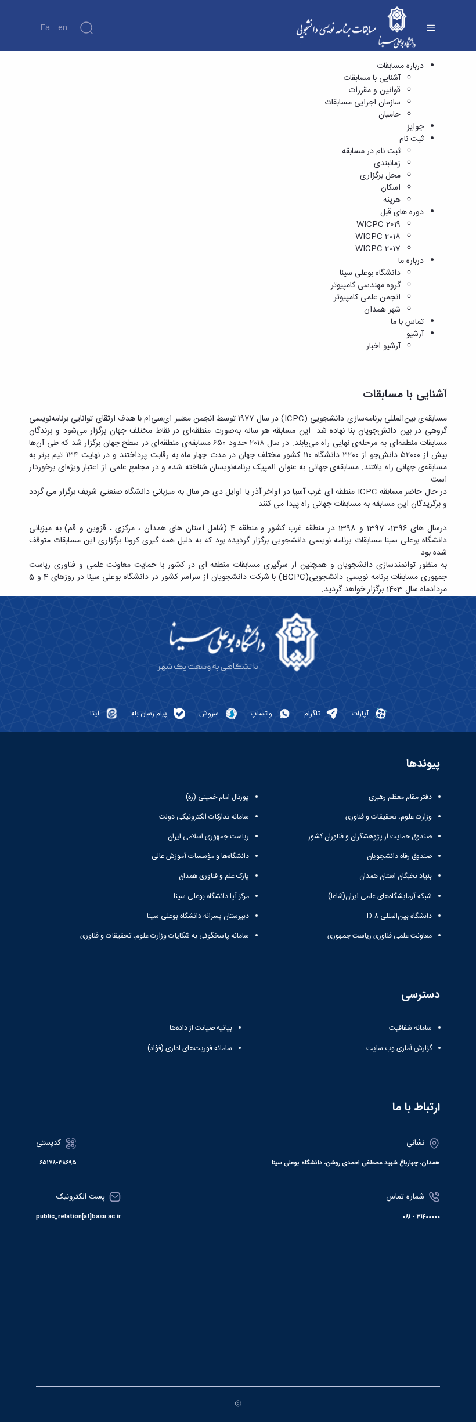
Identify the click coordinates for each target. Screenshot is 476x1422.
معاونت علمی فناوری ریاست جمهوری (379, 936)
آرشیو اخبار (383, 346)
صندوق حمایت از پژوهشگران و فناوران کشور (370, 836)
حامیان (389, 115)
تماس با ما (407, 322)
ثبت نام (411, 139)
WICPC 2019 (378, 224)
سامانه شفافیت (410, 1028)
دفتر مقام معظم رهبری (400, 797)
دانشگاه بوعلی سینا (370, 273)
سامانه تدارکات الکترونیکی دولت (204, 817)
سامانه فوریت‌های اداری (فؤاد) (189, 1048)
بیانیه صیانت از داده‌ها (201, 1028)
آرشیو (415, 334)
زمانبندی (387, 164)
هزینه (392, 200)
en (62, 28)
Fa (45, 28)
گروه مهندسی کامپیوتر (366, 285)
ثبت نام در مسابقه (371, 151)
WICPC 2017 (378, 249)
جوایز (415, 127)
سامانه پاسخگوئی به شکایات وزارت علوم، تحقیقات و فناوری (164, 936)
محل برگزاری (380, 176)
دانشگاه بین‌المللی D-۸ (399, 916)
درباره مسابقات (400, 66)
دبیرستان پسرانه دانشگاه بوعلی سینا (198, 916)
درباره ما (411, 261)
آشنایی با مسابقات (372, 78)
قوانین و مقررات (374, 90)
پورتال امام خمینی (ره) (217, 797)
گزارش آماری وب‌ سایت (399, 1048)
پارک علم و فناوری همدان (214, 876)
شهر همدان (382, 310)
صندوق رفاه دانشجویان (399, 856)
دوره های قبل (402, 212)
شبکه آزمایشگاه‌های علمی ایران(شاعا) (380, 896)
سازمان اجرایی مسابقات (362, 103)
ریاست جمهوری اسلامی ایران (208, 836)
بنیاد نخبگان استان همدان (395, 876)
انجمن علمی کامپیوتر (367, 298)
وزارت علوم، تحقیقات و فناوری (388, 817)
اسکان (391, 188)
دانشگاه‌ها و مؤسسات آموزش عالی (200, 856)
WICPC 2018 (378, 237)
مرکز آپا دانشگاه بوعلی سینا (211, 896)
